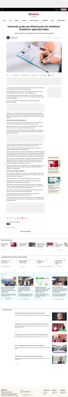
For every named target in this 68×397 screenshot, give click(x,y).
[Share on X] (41, 75)
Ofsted (8, 223)
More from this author (14, 38)
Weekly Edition (61, 20)
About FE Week (55, 392)
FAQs (45, 394)
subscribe (63, 9)
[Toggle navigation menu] (2, 9)
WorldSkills (45, 20)
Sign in (56, 9)
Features (24, 20)
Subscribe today (63, 392)
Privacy (45, 393)
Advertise (54, 393)
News (4, 20)
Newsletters (62, 393)
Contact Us (46, 392)
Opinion (17, 20)
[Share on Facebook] (38, 75)
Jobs (10, 20)
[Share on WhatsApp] (36, 75)
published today (31, 93)
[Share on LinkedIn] (43, 75)
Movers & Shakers (34, 20)
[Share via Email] (46, 75)
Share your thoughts (25, 231)
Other (52, 20)
